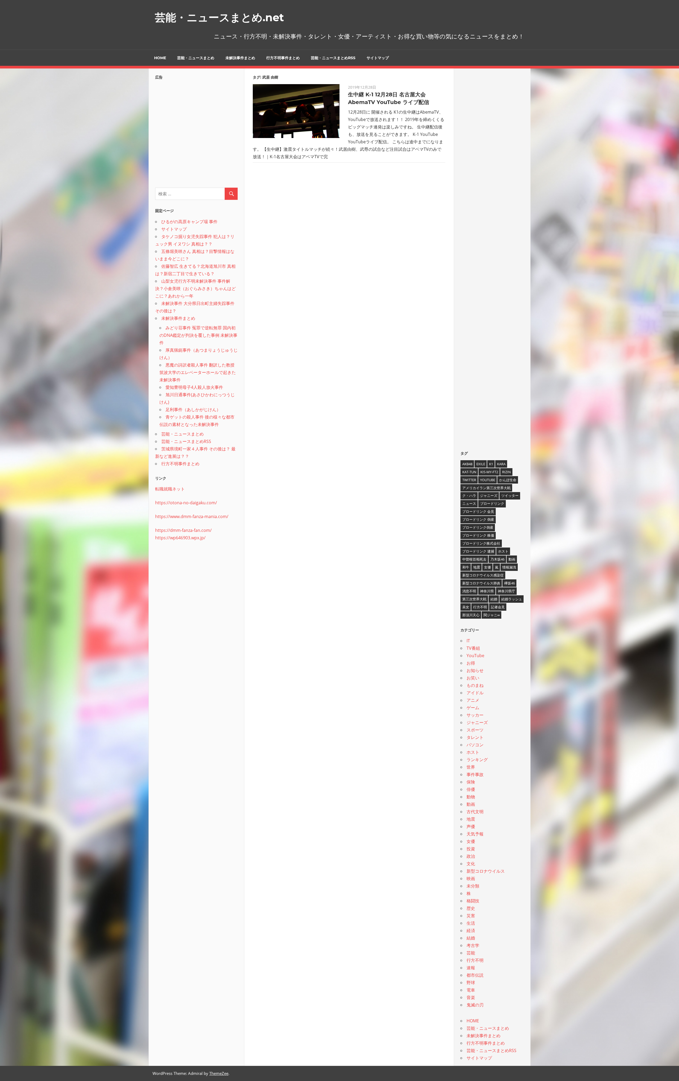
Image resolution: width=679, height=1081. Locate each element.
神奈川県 (487, 591)
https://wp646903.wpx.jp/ (180, 538)
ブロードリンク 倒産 (478, 519)
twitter (469, 479)
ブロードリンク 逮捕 (478, 551)
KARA (501, 464)
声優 (471, 826)
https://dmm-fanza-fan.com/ (183, 530)
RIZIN (506, 472)
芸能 (471, 953)
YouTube (487, 479)
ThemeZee (218, 1073)
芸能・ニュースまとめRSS (333, 57)
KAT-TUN (469, 472)
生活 (471, 923)
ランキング (477, 760)
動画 (511, 559)
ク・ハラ (469, 495)
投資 (471, 849)
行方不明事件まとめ (283, 57)
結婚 (493, 599)
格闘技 (473, 901)
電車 (471, 990)
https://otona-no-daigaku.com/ (186, 503)
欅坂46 (509, 583)
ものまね (475, 685)
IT (468, 641)
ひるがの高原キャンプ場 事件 (189, 222)
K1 (491, 464)
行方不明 (480, 607)
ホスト (503, 551)
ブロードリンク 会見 (478, 511)
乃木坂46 (497, 559)
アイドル (475, 693)
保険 (471, 782)
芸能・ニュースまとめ (195, 57)
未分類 (473, 886)
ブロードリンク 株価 (478, 535)
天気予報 (475, 834)
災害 (471, 916)
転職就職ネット (170, 489)
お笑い (473, 678)
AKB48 (467, 464)
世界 (471, 767)
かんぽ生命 (507, 479)
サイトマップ (378, 57)
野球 (471, 982)
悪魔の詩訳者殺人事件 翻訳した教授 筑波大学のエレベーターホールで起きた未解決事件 (197, 372)
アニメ (473, 700)
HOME (160, 57)
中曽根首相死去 (474, 559)
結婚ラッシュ (511, 599)
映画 (471, 878)
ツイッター (510, 495)
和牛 (465, 567)
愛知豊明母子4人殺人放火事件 (194, 387)
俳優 (471, 789)
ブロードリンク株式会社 (481, 543)
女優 (487, 567)
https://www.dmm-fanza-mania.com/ (191, 516)
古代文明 (475, 812)
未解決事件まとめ (240, 57)
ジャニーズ (488, 495)
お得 (471, 663)
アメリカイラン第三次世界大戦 (486, 487)
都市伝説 (475, 975)
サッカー (475, 715)
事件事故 (475, 774)
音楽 (471, 997)
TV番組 (473, 648)
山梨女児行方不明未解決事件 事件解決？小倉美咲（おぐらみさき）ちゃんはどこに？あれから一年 (195, 288)
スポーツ (475, 730)
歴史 (471, 908)
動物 (471, 797)
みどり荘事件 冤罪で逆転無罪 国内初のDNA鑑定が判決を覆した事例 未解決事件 (198, 335)
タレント (475, 737)
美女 (465, 607)
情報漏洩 (509, 567)
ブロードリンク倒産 (477, 527)
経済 (471, 930)
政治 (471, 856)
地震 (476, 567)
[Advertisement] (196, 132)
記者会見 (498, 607)
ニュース (469, 503)
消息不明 (469, 591)
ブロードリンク (492, 503)
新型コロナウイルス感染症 (483, 575)
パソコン (475, 745)
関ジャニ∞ (492, 615)
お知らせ (475, 670)
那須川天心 (471, 615)
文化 (471, 864)
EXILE (480, 464)
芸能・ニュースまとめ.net (219, 17)
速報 (471, 968)
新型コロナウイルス (486, 871)
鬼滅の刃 (475, 1005)
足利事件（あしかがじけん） (193, 409)
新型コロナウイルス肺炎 (481, 583)
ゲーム (473, 707)
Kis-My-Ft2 (489, 472)
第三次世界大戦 (474, 599)
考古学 (473, 945)
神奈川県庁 (506, 591)
